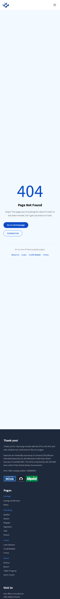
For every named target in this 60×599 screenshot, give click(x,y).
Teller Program (10, 570)
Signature (7, 526)
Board (6, 566)
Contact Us (13, 233)
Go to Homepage (16, 225)
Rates (6, 504)
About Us (15, 254)
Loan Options (9, 544)
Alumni (6, 518)
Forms (46, 254)
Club (5, 530)
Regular (6, 522)
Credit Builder (35, 254)
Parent (6, 535)
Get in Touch (8, 575)
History (6, 562)
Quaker (6, 514)
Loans (24, 254)
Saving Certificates (11, 500)
